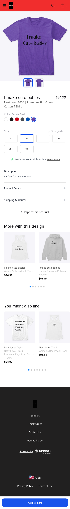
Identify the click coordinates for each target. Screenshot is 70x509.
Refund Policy (35, 440)
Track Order (35, 423)
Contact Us (35, 432)
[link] (19, 247)
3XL (27, 149)
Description (10, 171)
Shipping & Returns (15, 200)
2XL (11, 149)
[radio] (11, 138)
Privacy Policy (25, 486)
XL (59, 138)
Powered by (26, 451)
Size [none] (6, 131)
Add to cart (35, 503)
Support (35, 415)
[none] (55, 131)
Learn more (53, 159)
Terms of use (45, 486)
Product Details (12, 188)
